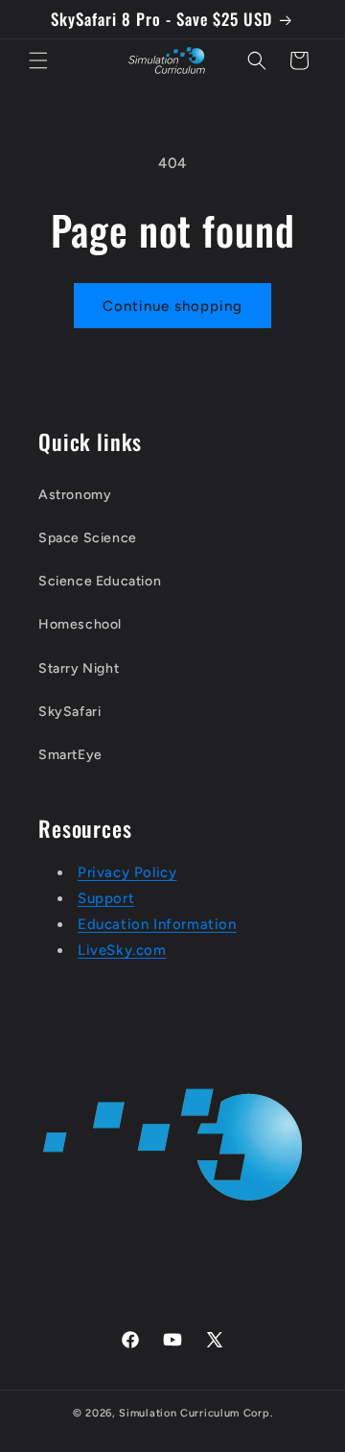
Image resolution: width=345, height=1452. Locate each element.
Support (106, 898)
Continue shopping (172, 306)
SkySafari (69, 711)
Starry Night (78, 668)
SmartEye (70, 755)
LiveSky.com (122, 950)
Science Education (99, 581)
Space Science (87, 538)
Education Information (157, 924)
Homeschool (80, 624)
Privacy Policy (127, 872)
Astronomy (74, 495)
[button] (38, 60)
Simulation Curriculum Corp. (195, 1413)
